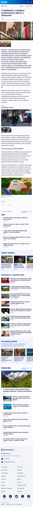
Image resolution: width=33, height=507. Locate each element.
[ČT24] (4, 2)
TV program (4, 467)
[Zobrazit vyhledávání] (28, 2)
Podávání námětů (21, 485)
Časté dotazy (20, 488)
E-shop (3, 485)
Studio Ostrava (21, 476)
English (3, 504)
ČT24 (2, 18)
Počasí (3, 482)
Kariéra (19, 482)
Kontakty (19, 491)
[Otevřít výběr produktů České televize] (31, 2)
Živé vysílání (4, 470)
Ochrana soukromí (10, 504)
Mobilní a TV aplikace (6, 488)
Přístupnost (19, 504)
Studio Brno (20, 473)
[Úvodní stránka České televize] (7, 450)
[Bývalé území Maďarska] (16, 186)
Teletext (3, 476)
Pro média (19, 467)
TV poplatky (4, 473)
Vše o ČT (3, 491)
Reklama (19, 470)
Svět (4, 205)
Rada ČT (19, 479)
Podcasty (3, 479)
